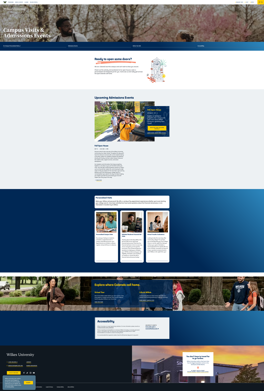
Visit (247, 2)
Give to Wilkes (13, 372)
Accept (28, 382)
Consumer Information (37, 386)
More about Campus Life (146, 300)
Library (28, 362)
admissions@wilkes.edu (15, 365)
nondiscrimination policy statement (105, 327)
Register (99, 180)
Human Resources (31, 365)
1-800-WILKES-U (12, 362)
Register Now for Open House (158, 128)
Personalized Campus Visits (104, 234)
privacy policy (10, 386)
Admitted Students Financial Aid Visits (131, 235)
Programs (11, 2)
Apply (252, 2)
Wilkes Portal (34, 2)
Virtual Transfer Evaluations (155, 234)
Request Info (239, 2)
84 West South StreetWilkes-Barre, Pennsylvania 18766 (198, 371)
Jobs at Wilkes (71, 386)
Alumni (26, 2)
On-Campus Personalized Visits (15, 46)
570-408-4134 (151, 327)
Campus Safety (60, 386)
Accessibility (201, 46)
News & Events (19, 2)
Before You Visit (137, 46)
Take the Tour (99, 302)
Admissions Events (73, 46)
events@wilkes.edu (152, 328)
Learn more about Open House (156, 133)
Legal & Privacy (49, 386)
